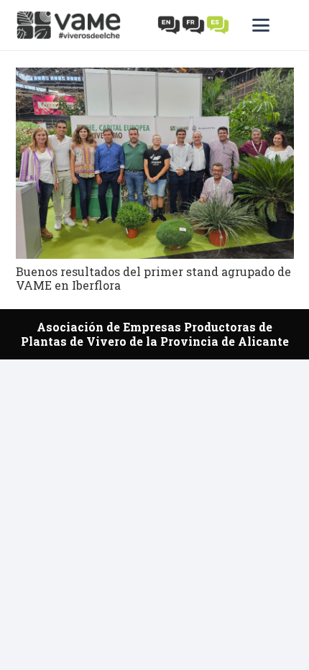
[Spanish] (218, 24)
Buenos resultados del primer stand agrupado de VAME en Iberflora (153, 278)
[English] (169, 24)
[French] (194, 24)
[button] (273, 25)
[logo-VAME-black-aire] (68, 25)
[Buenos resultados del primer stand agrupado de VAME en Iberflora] (155, 163)
